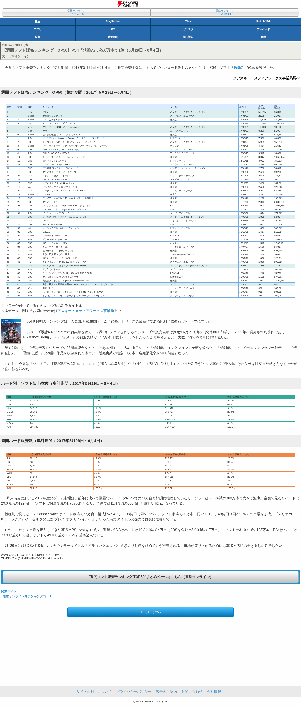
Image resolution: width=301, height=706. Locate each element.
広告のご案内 (166, 691)
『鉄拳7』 (238, 67)
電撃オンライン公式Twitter (225, 12)
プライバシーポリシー (133, 691)
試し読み (188, 37)
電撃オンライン (19, 56)
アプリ (38, 29)
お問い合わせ (192, 691)
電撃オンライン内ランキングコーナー (29, 596)
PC (113, 29)
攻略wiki (113, 37)
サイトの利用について (94, 691)
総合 (37, 21)
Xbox (188, 21)
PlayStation (113, 21)
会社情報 (214, 691)
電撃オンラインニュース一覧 (76, 12)
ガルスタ (188, 29)
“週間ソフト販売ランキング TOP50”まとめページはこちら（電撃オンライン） (150, 577)
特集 (37, 37)
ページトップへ (150, 612)
